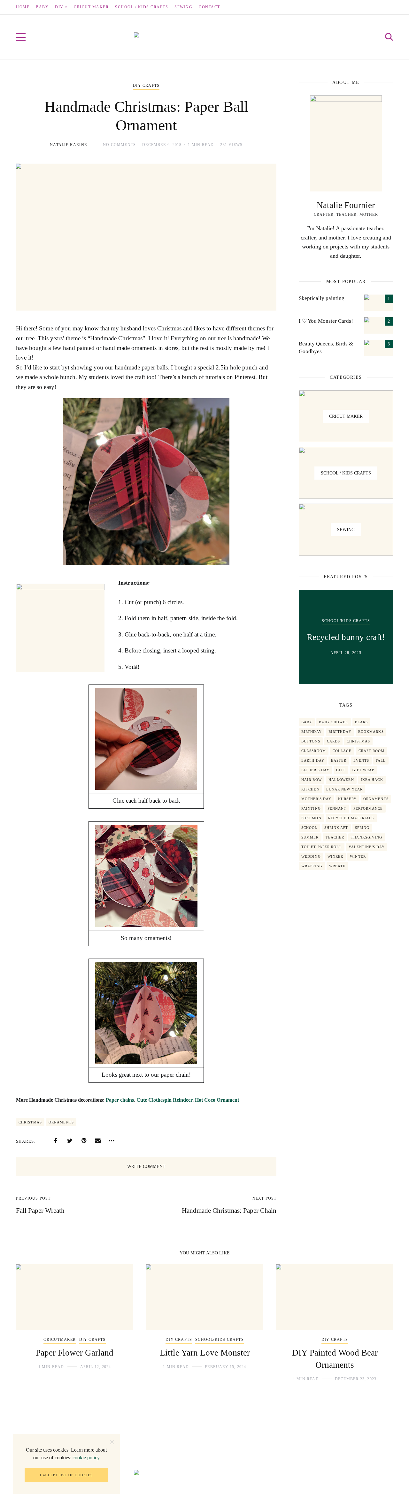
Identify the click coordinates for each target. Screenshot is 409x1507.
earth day (312, 760)
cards (333, 741)
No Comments (119, 144)
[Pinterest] (84, 1141)
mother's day (316, 799)
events (361, 760)
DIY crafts (146, 85)
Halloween (341, 780)
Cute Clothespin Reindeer (164, 1100)
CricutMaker (59, 1339)
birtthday (339, 731)
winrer (335, 856)
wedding (311, 856)
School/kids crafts (346, 621)
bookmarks (371, 731)
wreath (337, 866)
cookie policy (86, 1457)
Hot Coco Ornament (217, 1100)
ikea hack (372, 780)
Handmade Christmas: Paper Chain (229, 1210)
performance (368, 808)
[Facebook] (55, 1141)
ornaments (61, 1122)
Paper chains (120, 1100)
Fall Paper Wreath (40, 1210)
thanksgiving (366, 837)
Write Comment (146, 1166)
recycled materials (351, 818)
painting (311, 808)
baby (306, 722)
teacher (335, 837)
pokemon (311, 818)
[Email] (98, 1141)
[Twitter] (70, 1141)
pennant (337, 808)
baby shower (333, 722)
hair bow (311, 780)
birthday (311, 731)
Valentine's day (367, 847)
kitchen (310, 789)
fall (381, 760)
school (309, 828)
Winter (358, 856)
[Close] (112, 1442)
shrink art (336, 828)
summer (310, 837)
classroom (313, 751)
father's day (315, 770)
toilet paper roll (321, 847)
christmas (30, 1122)
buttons (310, 741)
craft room (372, 751)
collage (342, 751)
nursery (347, 799)
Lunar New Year (344, 789)
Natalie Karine (68, 144)
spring (362, 828)
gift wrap (363, 770)
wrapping (311, 866)
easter (339, 760)
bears (361, 722)
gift (340, 770)
